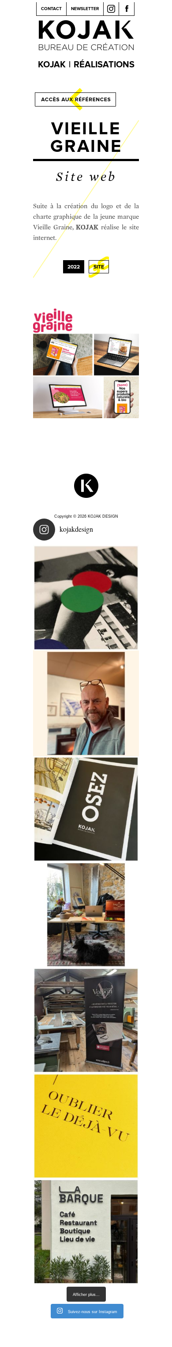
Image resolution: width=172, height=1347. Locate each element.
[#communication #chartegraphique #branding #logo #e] (86, 703)
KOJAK (52, 64)
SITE (98, 267)
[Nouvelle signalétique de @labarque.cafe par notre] (86, 1231)
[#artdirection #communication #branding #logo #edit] (86, 598)
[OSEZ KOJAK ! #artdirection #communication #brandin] (86, 915)
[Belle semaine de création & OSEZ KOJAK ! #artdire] (86, 809)
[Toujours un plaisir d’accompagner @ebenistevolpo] (86, 1020)
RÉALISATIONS (104, 64)
